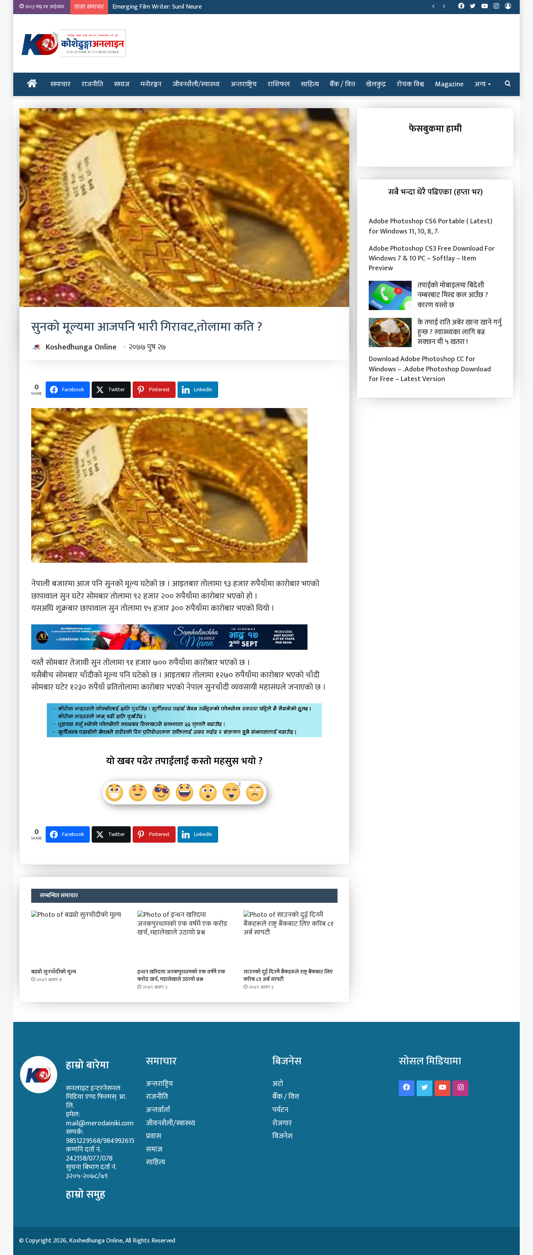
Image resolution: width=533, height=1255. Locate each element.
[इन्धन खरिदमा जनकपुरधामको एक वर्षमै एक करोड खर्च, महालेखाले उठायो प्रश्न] (184, 937)
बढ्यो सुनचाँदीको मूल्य (53, 971)
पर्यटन (280, 1110)
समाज (122, 84)
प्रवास (153, 1136)
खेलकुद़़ (376, 84)
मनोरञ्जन (151, 84)
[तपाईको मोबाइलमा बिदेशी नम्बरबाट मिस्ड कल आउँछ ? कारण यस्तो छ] (390, 295)
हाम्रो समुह (85, 1194)
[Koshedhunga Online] (72, 43)
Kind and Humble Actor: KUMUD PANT (162, 7)
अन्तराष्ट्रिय (244, 84)
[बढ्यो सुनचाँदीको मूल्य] (78, 937)
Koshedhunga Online (81, 347)
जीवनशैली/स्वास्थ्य (196, 84)
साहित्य (310, 84)
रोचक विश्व (410, 84)
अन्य (480, 84)
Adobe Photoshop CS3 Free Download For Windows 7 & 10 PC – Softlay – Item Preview (432, 258)
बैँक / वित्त (342, 84)
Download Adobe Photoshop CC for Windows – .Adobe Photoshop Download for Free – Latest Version (430, 369)
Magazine (449, 84)
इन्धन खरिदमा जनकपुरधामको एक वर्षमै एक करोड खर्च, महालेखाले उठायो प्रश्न (181, 975)
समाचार (60, 84)
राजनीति (92, 84)
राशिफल (279, 84)
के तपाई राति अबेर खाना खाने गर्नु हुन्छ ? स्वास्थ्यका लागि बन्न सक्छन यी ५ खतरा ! (459, 332)
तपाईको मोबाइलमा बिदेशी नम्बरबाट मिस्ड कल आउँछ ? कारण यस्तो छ (453, 295)
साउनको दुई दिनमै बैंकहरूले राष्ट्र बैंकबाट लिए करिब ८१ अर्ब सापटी (288, 975)
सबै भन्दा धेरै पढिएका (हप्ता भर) (435, 192)
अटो (277, 1084)
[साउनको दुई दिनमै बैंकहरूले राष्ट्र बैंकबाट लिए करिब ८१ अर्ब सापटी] (290, 937)
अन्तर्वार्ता (158, 1110)
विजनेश (282, 1136)
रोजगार (282, 1123)
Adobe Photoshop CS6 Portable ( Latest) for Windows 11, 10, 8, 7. (430, 226)
